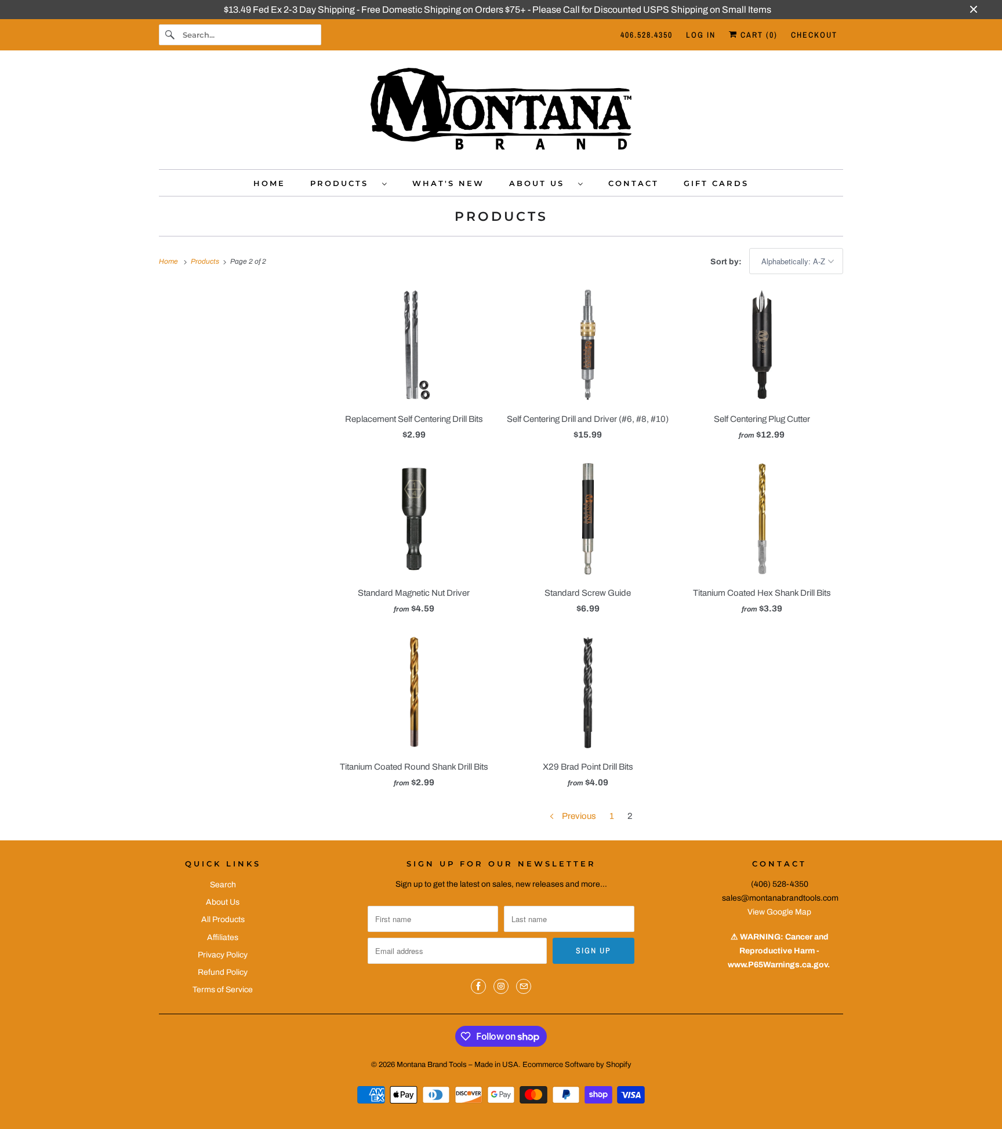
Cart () (758, 35)
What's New (448, 183)
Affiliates (222, 937)
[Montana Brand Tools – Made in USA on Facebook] (478, 986)
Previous (578, 816)
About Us (540, 183)
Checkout (814, 35)
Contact (633, 183)
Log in (701, 35)
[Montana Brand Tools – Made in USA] (501, 113)
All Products (223, 919)
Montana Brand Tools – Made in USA (457, 1065)
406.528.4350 (646, 35)
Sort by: (726, 261)
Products (343, 183)
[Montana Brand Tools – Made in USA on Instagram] (501, 986)
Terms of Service (223, 989)
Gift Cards (716, 183)
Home (269, 183)
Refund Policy (223, 972)
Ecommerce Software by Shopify (576, 1065)
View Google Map (779, 912)
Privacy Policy (223, 954)
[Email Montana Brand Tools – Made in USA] (523, 986)
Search (223, 884)
